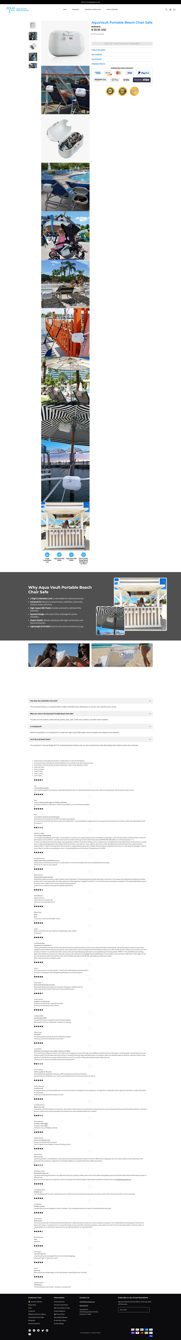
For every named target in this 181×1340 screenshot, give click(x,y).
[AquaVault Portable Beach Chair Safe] (33, 25)
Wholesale (31, 1320)
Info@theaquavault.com (87, 1302)
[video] (59, 654)
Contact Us (31, 1311)
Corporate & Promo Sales (36, 1317)
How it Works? (96, 59)
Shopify (98, 1332)
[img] (38, 780)
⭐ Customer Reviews (35, 1302)
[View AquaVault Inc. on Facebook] (38, 1330)
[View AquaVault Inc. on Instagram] (29, 1330)
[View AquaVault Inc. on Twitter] (42, 1330)
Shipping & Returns (98, 64)
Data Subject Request (60, 1317)
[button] (96, 27)
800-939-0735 (84, 1306)
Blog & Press (32, 1305)
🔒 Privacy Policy (59, 1314)
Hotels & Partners (59, 1302)
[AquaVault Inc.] (17, 9)
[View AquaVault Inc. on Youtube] (29, 1334)
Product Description (98, 50)
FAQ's (30, 1308)
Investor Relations (59, 1311)
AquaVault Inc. (87, 1332)
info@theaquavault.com (123, 1179)
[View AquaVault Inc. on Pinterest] (47, 1330)
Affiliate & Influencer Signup (37, 1314)
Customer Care (34, 1298)
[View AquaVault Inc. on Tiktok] (34, 1330)
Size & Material (96, 54)
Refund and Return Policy (62, 1308)
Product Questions (34, 1324)
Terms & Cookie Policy (61, 1305)
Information (59, 1298)
